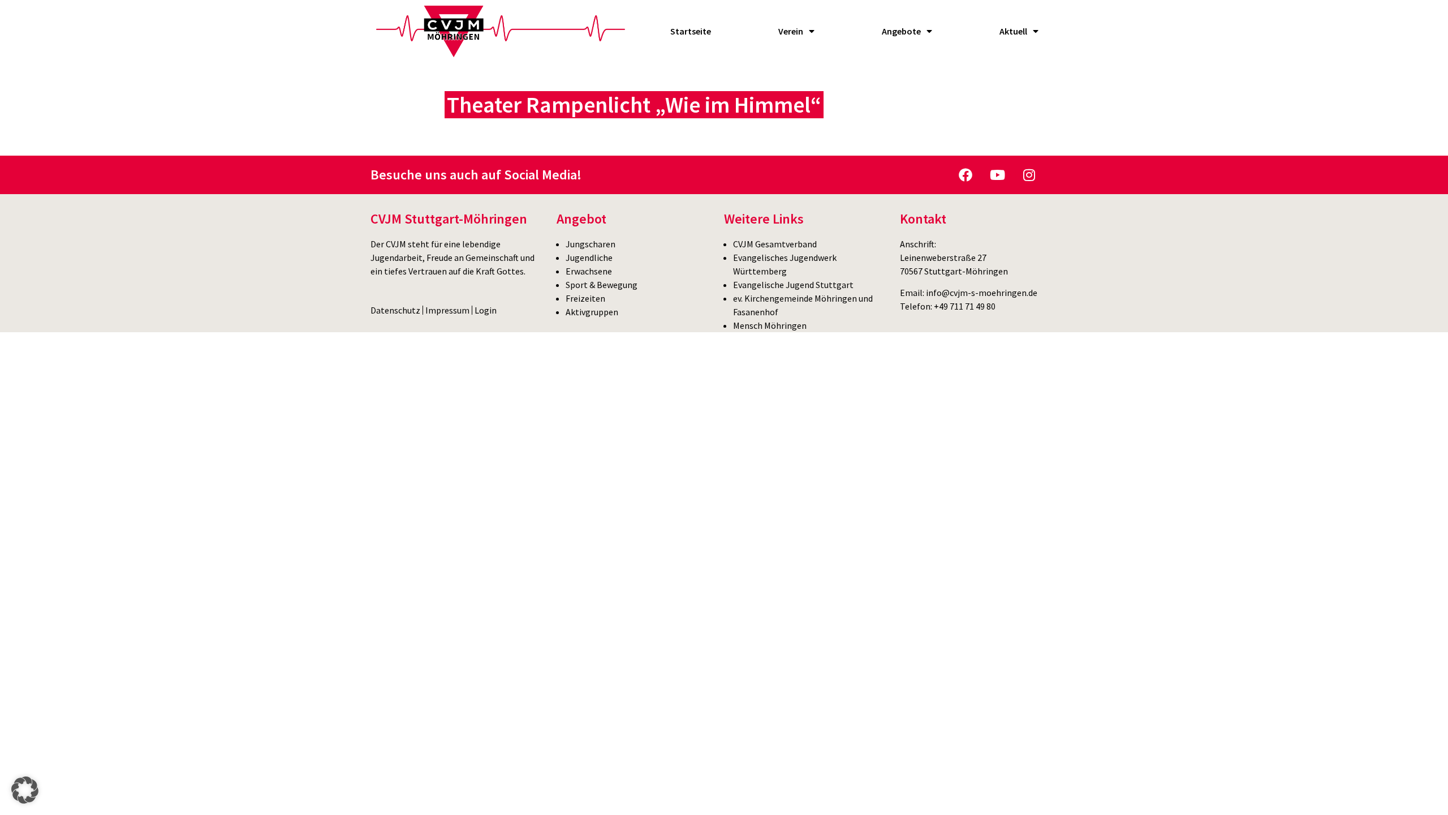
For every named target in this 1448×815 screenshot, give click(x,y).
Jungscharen (590, 244)
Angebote (901, 31)
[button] (25, 790)
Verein (790, 31)
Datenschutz (395, 310)
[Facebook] (965, 174)
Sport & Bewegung (601, 284)
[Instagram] (1028, 174)
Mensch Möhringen (770, 325)
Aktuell (1013, 31)
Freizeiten (585, 298)
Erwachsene (589, 271)
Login (486, 310)
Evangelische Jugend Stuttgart (793, 284)
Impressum (447, 310)
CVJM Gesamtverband (775, 244)
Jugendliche (589, 257)
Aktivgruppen (592, 312)
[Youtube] (997, 174)
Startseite (690, 31)
